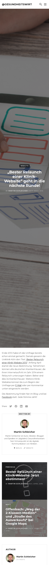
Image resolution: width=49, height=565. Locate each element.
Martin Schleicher (18, 191)
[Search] (41, 4)
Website (24, 166)
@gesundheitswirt (17, 4)
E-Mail (18, 385)
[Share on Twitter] (11, 406)
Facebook (7, 397)
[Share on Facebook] (16, 406)
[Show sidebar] (45, 4)
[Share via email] (26, 406)
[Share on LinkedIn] (21, 406)
